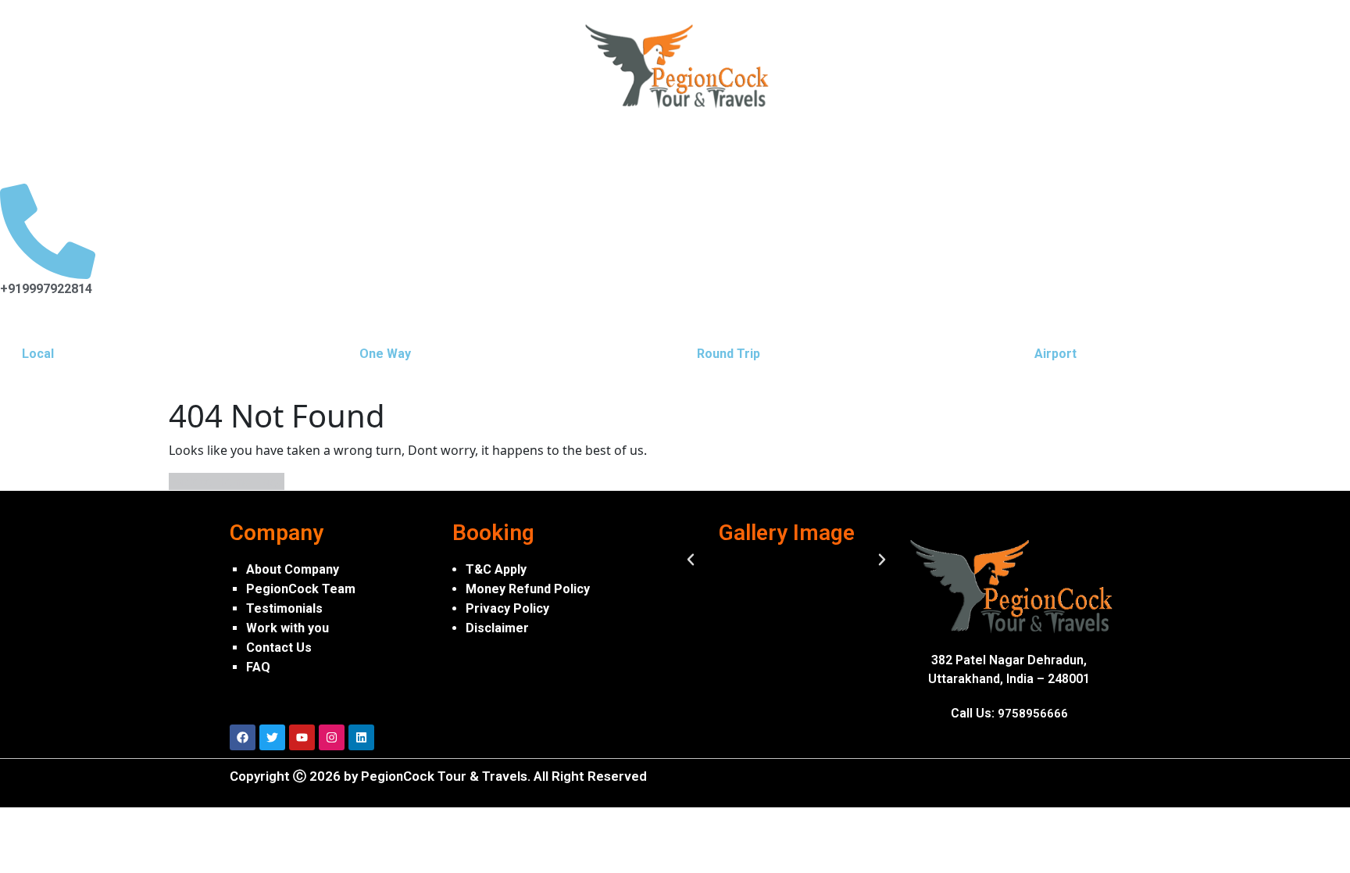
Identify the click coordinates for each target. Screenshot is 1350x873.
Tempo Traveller (523, 146)
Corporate (635, 146)
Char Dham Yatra (270, 146)
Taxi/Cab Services (136, 146)
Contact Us (279, 647)
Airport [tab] (1055, 353)
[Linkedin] (361, 737)
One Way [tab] (385, 353)
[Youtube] (302, 737)
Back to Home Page (226, 481)
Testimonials (284, 608)
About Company (292, 569)
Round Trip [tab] (728, 353)
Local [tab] (38, 353)
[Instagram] (332, 737)
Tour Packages (397, 146)
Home (33, 146)
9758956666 (1033, 714)
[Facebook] (242, 737)
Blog (710, 146)
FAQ (258, 667)
